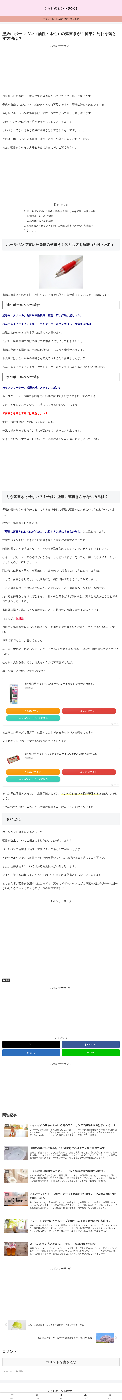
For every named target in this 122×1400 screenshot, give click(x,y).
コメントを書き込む (61, 1362)
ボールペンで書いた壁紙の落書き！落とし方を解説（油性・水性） (62, 211)
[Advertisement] (61, 69)
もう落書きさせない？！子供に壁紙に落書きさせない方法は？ (59, 225)
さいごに (31, 230)
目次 (56, 204)
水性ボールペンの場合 (41, 220)
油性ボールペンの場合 (41, 216)
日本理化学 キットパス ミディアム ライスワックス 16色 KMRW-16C (61, 753)
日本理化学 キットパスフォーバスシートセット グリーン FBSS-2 (59, 683)
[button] (112, 780)
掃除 (7, 980)
